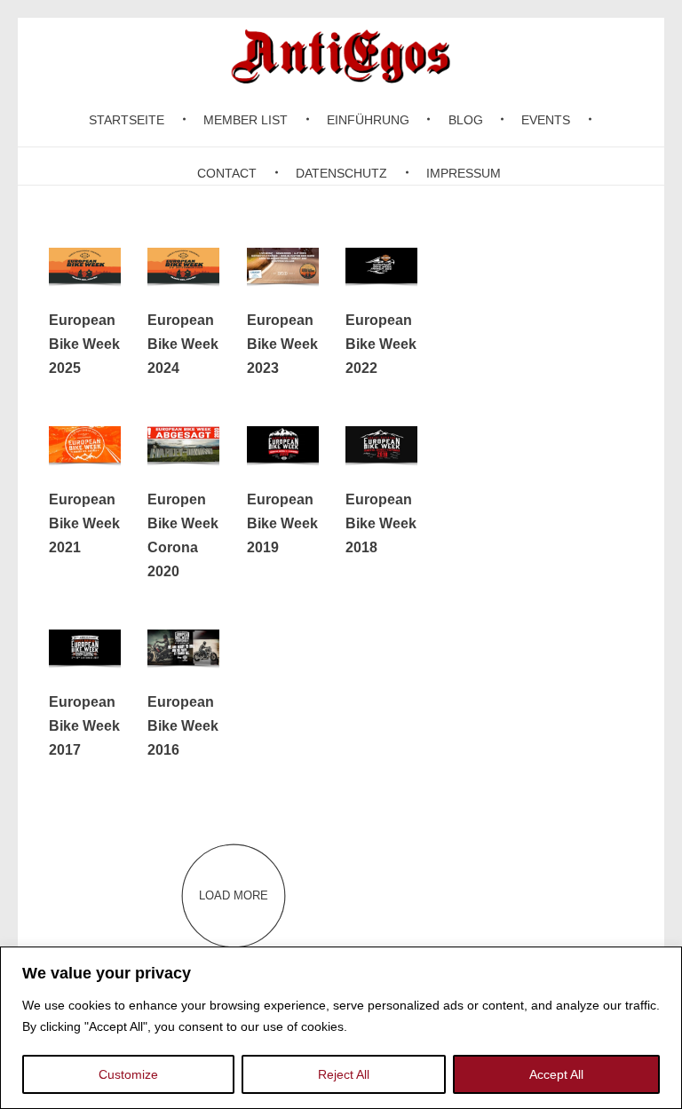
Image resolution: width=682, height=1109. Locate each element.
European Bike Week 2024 (182, 344)
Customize (128, 1074)
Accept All (556, 1074)
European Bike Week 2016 (182, 725)
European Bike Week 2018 (380, 523)
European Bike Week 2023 (282, 344)
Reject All (343, 1074)
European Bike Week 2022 (380, 344)
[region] (341, 1028)
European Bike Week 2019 (282, 523)
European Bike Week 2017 (84, 725)
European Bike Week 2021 (84, 523)
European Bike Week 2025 (84, 344)
